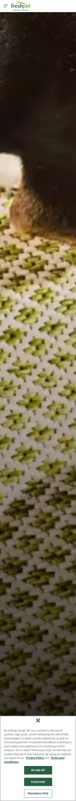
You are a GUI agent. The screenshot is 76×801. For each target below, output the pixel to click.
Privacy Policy (35, 758)
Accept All (38, 770)
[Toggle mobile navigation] (5, 6)
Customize (38, 782)
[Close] (38, 720)
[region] (38, 758)
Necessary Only (38, 793)
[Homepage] (21, 6)
